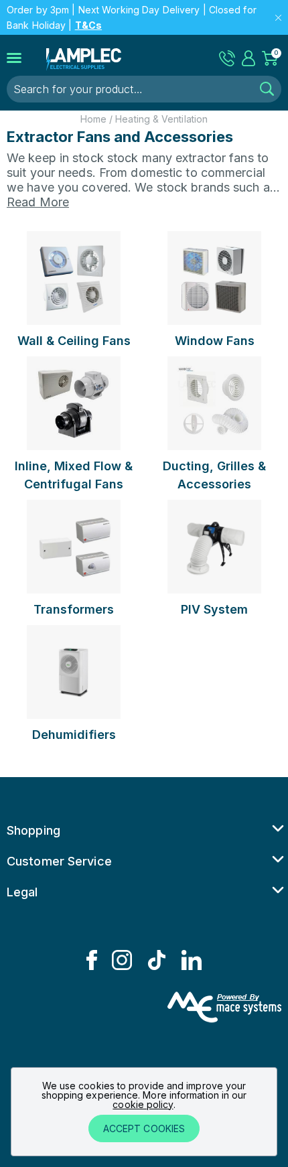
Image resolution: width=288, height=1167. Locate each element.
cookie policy (143, 1104)
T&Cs (88, 25)
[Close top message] (278, 18)
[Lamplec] (83, 58)
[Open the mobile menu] (26, 58)
